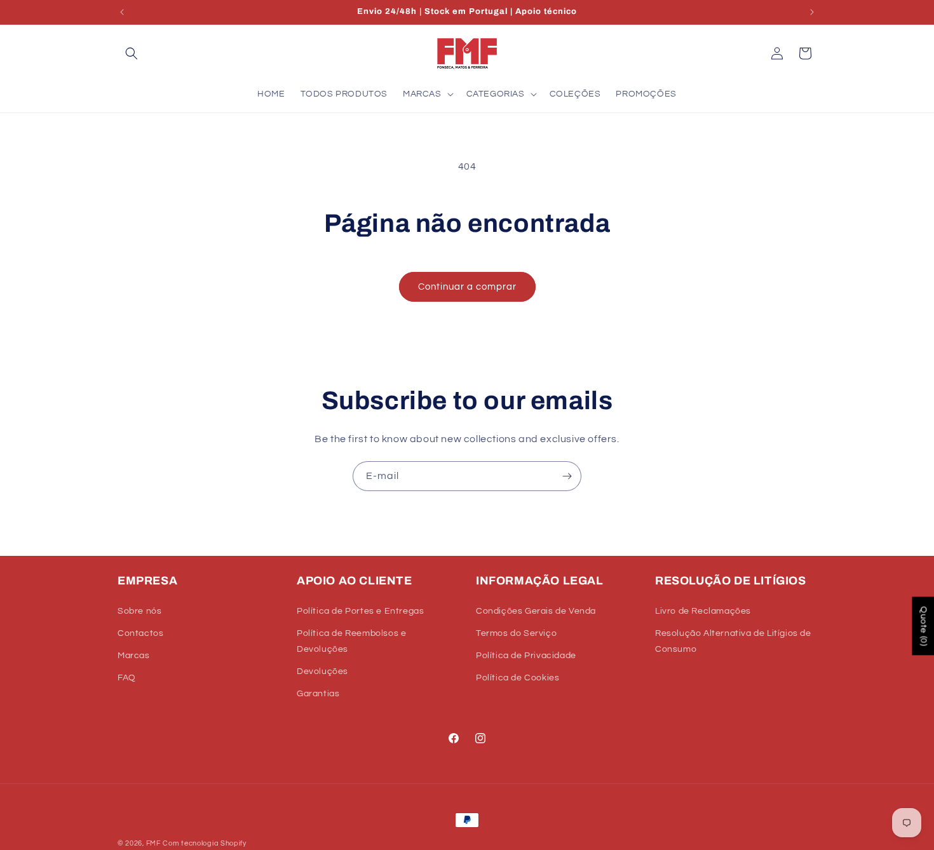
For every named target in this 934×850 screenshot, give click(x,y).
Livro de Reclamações (703, 611)
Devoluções (322, 671)
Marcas (134, 655)
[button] (132, 53)
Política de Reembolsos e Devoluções (351, 641)
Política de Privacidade (526, 655)
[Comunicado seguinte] (812, 12)
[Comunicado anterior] (122, 12)
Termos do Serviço (516, 633)
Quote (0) (923, 626)
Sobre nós (139, 611)
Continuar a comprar (467, 287)
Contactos (140, 633)
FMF (153, 843)
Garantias (318, 693)
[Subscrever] (567, 476)
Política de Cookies (517, 677)
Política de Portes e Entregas (360, 611)
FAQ (127, 677)
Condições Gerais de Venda (536, 611)
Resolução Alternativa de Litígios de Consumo (733, 641)
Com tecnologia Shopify (204, 843)
